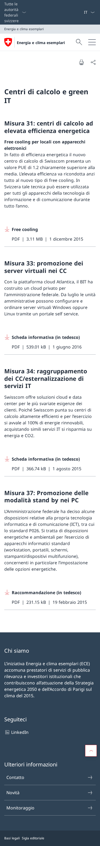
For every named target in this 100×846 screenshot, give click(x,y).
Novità (12, 793)
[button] (91, 751)
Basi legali (12, 838)
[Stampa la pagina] (81, 62)
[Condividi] (93, 62)
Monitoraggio (20, 808)
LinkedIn (20, 732)
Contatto (15, 777)
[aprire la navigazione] (92, 42)
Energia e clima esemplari (41, 42)
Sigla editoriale (33, 838)
